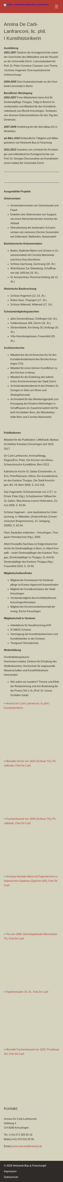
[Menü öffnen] (56, 6)
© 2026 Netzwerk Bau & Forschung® (25, 1165)
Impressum (10, 1171)
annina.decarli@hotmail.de (26, 1146)
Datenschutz (11, 1177)
